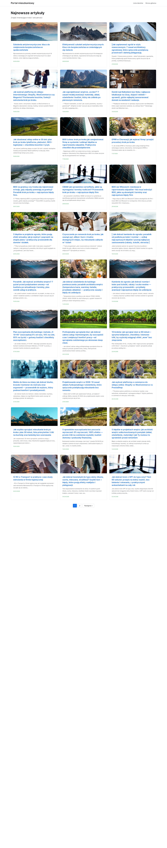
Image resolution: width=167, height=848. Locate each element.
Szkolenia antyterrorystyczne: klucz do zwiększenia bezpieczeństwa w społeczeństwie (31, 47)
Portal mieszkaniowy (22, 3)
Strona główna (150, 3)
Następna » (88, 506)
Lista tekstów (138, 3)
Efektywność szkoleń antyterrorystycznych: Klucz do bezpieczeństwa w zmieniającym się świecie (83, 47)
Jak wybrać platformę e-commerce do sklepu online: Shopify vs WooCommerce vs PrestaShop (132, 385)
